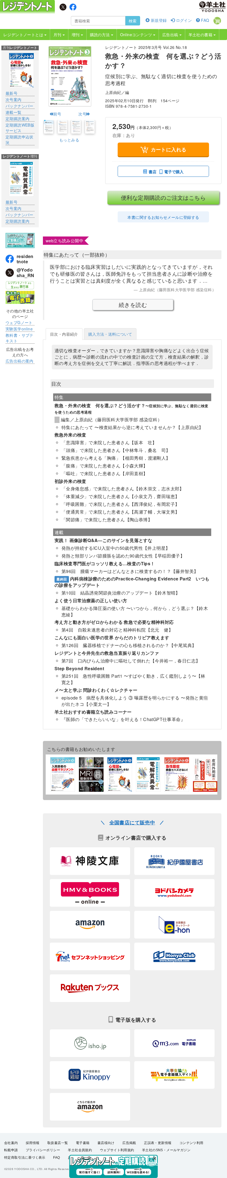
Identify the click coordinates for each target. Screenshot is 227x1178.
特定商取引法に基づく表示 (24, 1157)
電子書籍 (83, 1143)
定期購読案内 (17, 118)
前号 (57, 114)
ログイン (183, 20)
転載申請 (11, 1150)
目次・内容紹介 (64, 334)
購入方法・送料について (110, 334)
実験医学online (19, 329)
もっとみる (69, 140)
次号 (82, 114)
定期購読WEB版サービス (20, 127)
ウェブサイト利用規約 (117, 1150)
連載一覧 (14, 112)
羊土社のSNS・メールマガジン (166, 1150)
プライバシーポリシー (43, 1150)
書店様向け (106, 1143)
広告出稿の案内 (19, 361)
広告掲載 (129, 1143)
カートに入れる (169, 149)
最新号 (11, 93)
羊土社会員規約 (80, 1150)
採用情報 (33, 1143)
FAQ (204, 20)
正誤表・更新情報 (157, 1143)
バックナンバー (19, 106)
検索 (132, 20)
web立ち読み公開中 (64, 240)
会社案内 (11, 1143)
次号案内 (14, 99)
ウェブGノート (19, 322)
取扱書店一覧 (57, 1143)
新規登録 (158, 20)
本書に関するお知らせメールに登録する (163, 217)
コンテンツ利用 (191, 1143)
